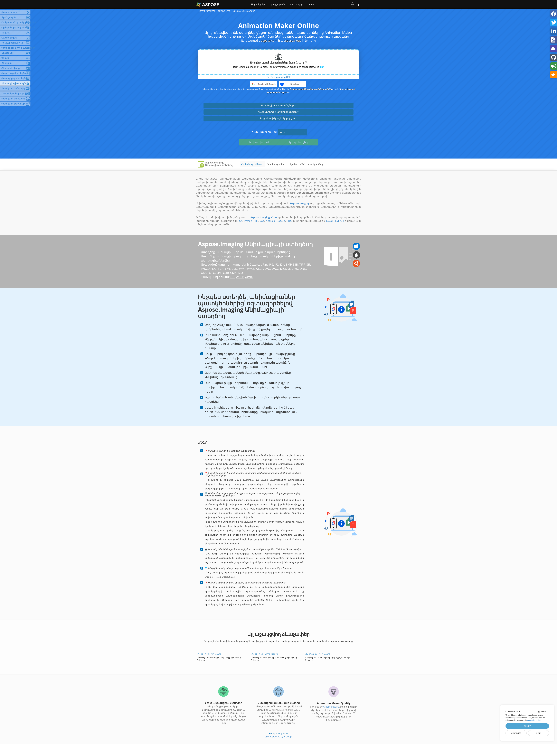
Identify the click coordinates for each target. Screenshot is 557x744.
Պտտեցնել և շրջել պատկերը (15, 47)
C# (240, 220)
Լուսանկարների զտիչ (14, 93)
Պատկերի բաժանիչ (13, 98)
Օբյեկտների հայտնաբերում (15, 27)
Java (262, 220)
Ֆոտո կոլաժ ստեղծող (14, 73)
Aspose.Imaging (331, 706)
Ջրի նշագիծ (8, 17)
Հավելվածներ (315, 164)
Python (248, 220)
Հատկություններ (276, 164)
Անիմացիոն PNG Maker (317, 654)
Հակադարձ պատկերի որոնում (15, 22)
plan (322, 66)
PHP (256, 220)
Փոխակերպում (10, 12)
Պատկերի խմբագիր (13, 88)
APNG (283, 132)
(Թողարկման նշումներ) (278, 736)
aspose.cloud (292, 40)
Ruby (289, 220)
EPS (219, 273)
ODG (204, 273)
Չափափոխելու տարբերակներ (277, 111)
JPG (270, 264)
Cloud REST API (335, 220)
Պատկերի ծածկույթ (13, 103)
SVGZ (275, 269)
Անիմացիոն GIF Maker (209, 654)
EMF (227, 269)
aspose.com (269, 40)
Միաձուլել (7, 52)
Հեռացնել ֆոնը (10, 68)
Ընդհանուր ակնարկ (252, 164)
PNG (204, 269)
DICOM (285, 269)
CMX (233, 273)
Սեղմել (5, 32)
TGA (221, 269)
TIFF (302, 264)
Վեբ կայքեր (296, 4)
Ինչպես (293, 164)
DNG (303, 269)
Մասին (311, 4)
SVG (267, 269)
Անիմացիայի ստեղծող (14, 83)
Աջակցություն (277, 4)
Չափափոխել (9, 37)
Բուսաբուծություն (12, 42)
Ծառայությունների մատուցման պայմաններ (312, 89)
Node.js (280, 220)
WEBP (259, 269)
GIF (308, 264)
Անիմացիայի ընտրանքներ (277, 105)
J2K (282, 264)
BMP (289, 264)
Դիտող (5, 57)
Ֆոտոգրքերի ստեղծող (14, 78)
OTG (212, 273)
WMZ (250, 269)
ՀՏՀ (302, 164)
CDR (226, 273)
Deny (538, 733)
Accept (527, 726)
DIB (295, 264)
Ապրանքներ (258, 4)
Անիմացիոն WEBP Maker (264, 654)
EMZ (235, 269)
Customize (516, 733)
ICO (240, 273)
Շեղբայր (6, 62)
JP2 (277, 264)
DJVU (294, 269)
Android (270, 220)
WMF (242, 269)
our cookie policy (533, 720)
